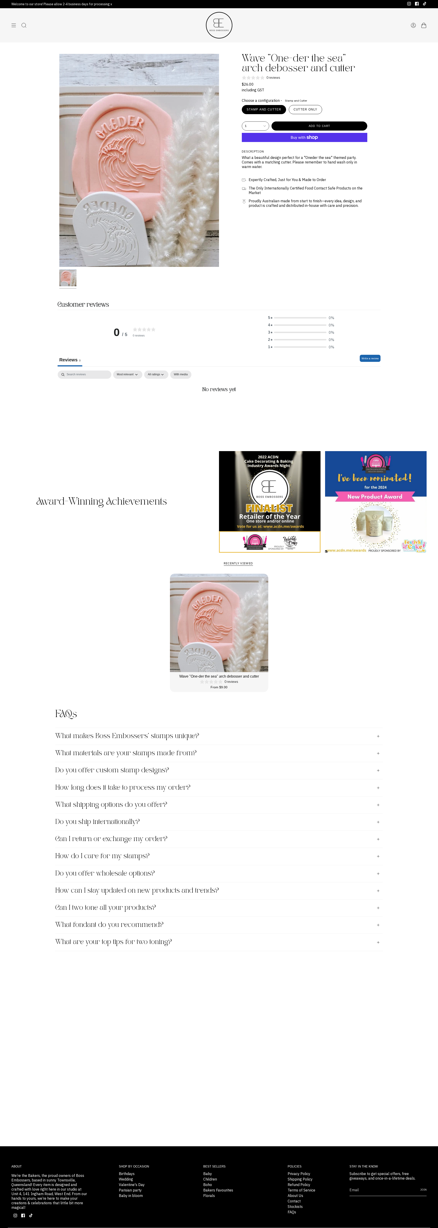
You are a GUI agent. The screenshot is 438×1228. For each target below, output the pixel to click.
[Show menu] (13, 25)
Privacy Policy (299, 1173)
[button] (301, 318)
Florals (209, 1195)
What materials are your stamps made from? (126, 753)
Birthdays (127, 1173)
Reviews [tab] (70, 359)
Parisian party (130, 1190)
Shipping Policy (300, 1179)
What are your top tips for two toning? (113, 942)
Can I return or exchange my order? (111, 839)
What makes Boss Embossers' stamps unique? (127, 736)
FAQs (292, 1212)
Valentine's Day (132, 1184)
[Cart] (424, 25)
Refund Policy (299, 1184)
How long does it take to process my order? (122, 788)
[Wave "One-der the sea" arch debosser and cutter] (219, 623)
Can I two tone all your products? (105, 908)
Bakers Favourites (218, 1190)
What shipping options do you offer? (111, 805)
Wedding (126, 1179)
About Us (295, 1195)
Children (210, 1179)
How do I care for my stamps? (102, 856)
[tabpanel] (219, 405)
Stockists (295, 1206)
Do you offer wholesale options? (105, 873)
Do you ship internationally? (97, 822)
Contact (294, 1201)
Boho (207, 1184)
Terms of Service (301, 1190)
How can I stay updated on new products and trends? (137, 891)
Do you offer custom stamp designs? (112, 770)
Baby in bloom (131, 1195)
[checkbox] (180, 375)
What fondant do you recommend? (109, 925)
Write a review (370, 358)
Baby (207, 1173)
